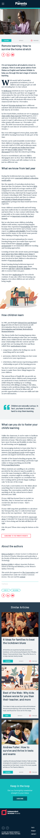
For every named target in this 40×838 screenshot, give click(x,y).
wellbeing (15, 590)
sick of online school (15, 149)
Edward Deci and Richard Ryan (19, 324)
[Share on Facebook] (3, 55)
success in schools (15, 260)
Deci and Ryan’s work (16, 452)
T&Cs (32, 827)
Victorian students (15, 105)
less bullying (25, 227)
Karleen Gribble (7, 564)
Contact (33, 834)
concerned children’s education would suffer (20, 179)
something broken (13, 465)
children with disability (17, 231)
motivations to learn (18, 346)
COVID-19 (6, 590)
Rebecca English (7, 554)
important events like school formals (18, 217)
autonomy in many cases (18, 266)
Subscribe (20, 798)
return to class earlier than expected (20, 115)
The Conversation (28, 572)
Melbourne (7, 91)
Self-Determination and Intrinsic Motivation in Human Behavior (17, 329)
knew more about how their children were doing (20, 253)
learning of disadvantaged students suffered (16, 200)
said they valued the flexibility (19, 268)
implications (17, 274)
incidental (22, 444)
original (22, 577)
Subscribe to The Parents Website (16, 536)
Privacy (33, 831)
